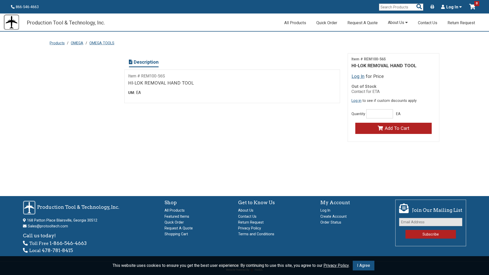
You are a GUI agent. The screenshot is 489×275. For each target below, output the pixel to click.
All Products (295, 22)
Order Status (330, 222)
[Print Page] (432, 7)
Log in (356, 101)
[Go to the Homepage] (14, 23)
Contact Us (427, 22)
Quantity (358, 114)
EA (398, 114)
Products (57, 43)
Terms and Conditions (256, 234)
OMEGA (77, 43)
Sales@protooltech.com (48, 226)
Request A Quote (362, 22)
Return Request (461, 22)
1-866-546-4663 (68, 243)
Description (145, 62)
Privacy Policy (336, 265)
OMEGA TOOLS (101, 43)
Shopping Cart (176, 234)
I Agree (363, 265)
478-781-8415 (57, 250)
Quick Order (326, 22)
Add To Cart (397, 128)
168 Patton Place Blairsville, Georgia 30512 (62, 220)
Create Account (333, 216)
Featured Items (177, 216)
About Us (396, 22)
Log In (452, 7)
